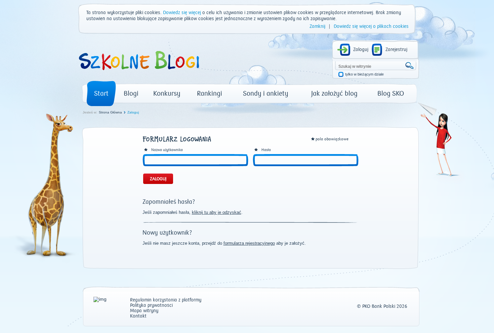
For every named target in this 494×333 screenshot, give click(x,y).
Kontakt (138, 316)
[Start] (138, 72)
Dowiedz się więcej (182, 12)
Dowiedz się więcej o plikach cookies (371, 26)
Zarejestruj (396, 49)
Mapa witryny (144, 311)
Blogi (131, 93)
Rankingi (209, 93)
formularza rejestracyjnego (249, 243)
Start (101, 93)
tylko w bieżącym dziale (364, 74)
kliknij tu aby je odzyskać (216, 212)
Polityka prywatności (151, 305)
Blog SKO (390, 93)
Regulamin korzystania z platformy (165, 300)
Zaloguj (360, 49)
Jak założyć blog (334, 93)
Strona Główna (110, 112)
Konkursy (166, 93)
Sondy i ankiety (265, 93)
